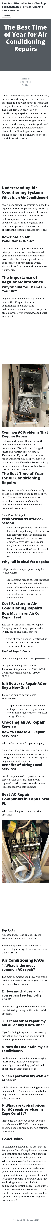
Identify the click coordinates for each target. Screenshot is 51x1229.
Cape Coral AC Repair (14, 515)
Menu (6, 15)
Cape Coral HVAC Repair (15, 750)
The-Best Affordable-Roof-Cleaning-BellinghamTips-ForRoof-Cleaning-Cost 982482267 (24, 7)
